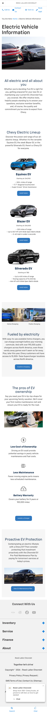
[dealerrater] (20, 612)
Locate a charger (24, 518)
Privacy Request (30, 676)
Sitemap (37, 681)
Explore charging (23, 367)
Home (15, 19)
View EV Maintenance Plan (22, 588)
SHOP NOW (24, 193)
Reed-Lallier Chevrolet (32, 670)
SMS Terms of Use (14, 681)
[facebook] (27, 612)
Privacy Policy (15, 676)
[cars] (13, 612)
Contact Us (28, 681)
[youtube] (34, 612)
